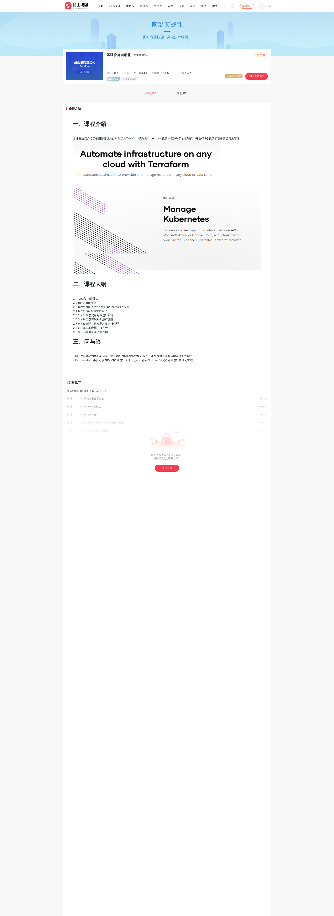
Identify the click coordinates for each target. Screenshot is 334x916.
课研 (193, 6)
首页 (101, 6)
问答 (181, 6)
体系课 (130, 6)
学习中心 (247, 6)
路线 (204, 6)
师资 (215, 6)
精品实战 (114, 6)
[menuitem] (100, 5)
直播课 (144, 6)
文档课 (158, 6)
